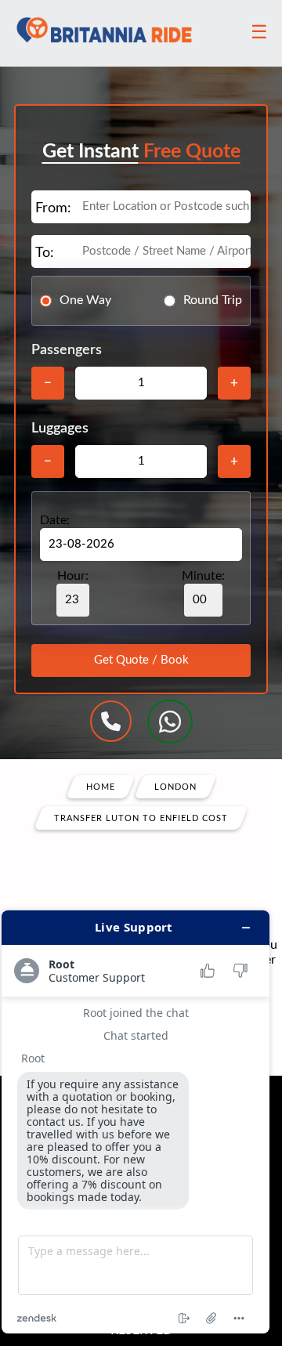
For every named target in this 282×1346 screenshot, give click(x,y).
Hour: (73, 576)
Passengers (66, 350)
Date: (55, 520)
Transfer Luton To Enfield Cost (141, 817)
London (175, 786)
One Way (85, 300)
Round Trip (212, 300)
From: (53, 208)
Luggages (60, 429)
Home (100, 786)
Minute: (203, 576)
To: (44, 253)
